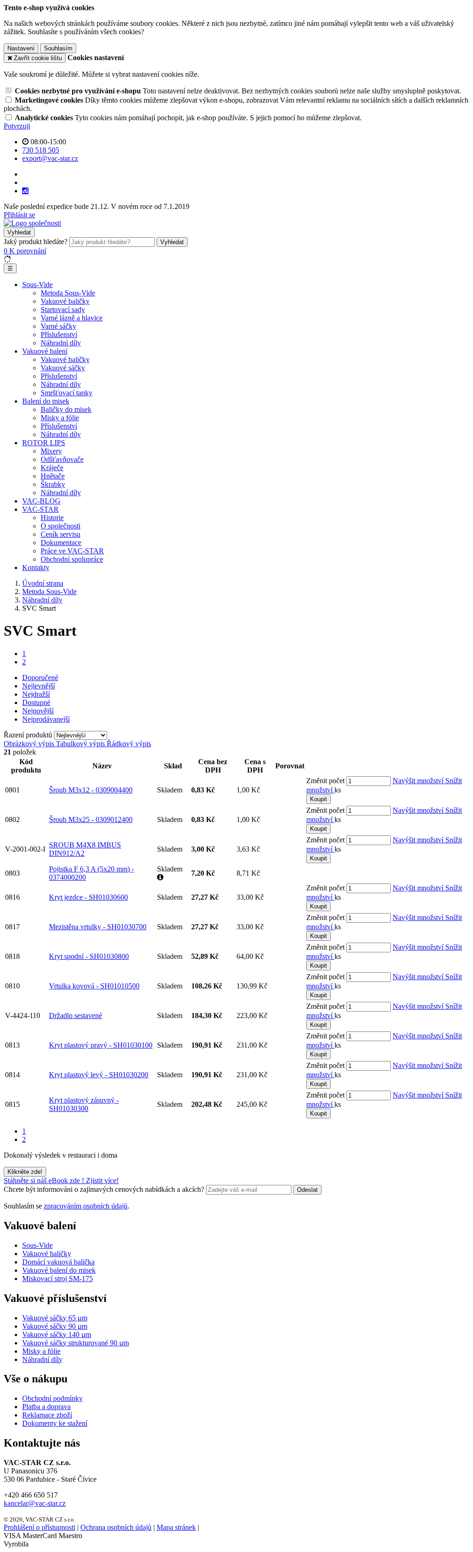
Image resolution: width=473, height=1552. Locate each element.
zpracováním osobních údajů (85, 1206)
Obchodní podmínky (52, 1398)
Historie (52, 517)
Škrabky (53, 484)
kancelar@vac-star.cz (35, 1503)
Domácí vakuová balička (58, 1262)
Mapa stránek (176, 1527)
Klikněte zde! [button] (24, 1171)
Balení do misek (45, 401)
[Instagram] (25, 191)
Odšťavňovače (62, 459)
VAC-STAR (40, 509)
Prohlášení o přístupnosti (39, 1527)
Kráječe (52, 468)
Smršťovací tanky (66, 393)
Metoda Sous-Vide (68, 293)
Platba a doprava (46, 1407)
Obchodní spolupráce (72, 559)
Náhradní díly (61, 343)
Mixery (51, 451)
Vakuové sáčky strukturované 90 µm (75, 1343)
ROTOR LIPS (43, 443)
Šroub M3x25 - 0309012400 (91, 819)
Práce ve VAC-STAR (72, 551)
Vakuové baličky (65, 301)
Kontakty (35, 567)
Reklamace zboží (47, 1415)
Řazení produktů (29, 735)
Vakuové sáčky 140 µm (56, 1334)
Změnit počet (325, 781)
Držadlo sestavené (75, 1015)
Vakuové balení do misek (59, 1270)
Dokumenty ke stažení (54, 1423)
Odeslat (307, 1189)
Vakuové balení (44, 351)
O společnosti (60, 526)
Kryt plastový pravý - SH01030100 (100, 1045)
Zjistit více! (102, 1180)
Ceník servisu (60, 534)
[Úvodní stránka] (32, 223)
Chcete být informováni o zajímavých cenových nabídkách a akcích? (105, 1189)
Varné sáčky (58, 326)
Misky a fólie (60, 418)
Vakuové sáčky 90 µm (54, 1326)
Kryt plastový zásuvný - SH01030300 (84, 1104)
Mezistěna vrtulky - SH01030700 (97, 927)
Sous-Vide (37, 284)
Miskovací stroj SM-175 (57, 1278)
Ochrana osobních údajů (116, 1527)
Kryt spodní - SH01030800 (89, 956)
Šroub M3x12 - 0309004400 (91, 790)
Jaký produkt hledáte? (35, 241)
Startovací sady (63, 309)
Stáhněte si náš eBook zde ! (45, 1180)
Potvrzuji (17, 126)
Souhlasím (58, 48)
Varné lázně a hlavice (72, 318)
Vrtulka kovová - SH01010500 (94, 986)
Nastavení (21, 48)
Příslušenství (59, 334)
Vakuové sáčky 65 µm (54, 1318)
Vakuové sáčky (63, 368)
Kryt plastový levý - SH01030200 (98, 1075)
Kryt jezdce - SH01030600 (88, 897)
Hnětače (53, 476)
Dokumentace (61, 542)
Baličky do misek (66, 409)
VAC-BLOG (41, 501)
